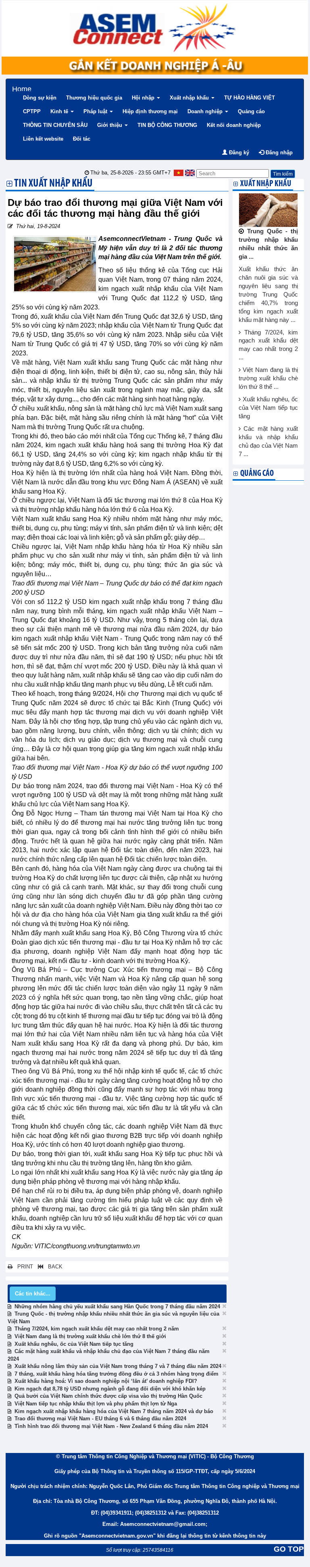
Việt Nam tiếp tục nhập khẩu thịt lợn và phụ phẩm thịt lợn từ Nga (96, 1404)
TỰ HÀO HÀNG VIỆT (249, 98)
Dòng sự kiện (39, 98)
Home (21, 88)
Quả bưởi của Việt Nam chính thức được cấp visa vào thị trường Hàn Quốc (108, 1396)
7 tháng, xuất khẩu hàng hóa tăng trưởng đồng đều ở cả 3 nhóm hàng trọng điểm (116, 1374)
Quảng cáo (251, 111)
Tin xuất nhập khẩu (53, 184)
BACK (52, 1267)
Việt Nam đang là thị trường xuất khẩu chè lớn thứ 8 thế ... (268, 378)
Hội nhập (144, 98)
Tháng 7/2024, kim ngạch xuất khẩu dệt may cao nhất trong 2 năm (97, 1329)
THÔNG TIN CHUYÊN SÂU (55, 125)
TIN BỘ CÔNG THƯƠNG (167, 125)
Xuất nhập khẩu (190, 98)
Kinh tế (60, 111)
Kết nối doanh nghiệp (234, 125)
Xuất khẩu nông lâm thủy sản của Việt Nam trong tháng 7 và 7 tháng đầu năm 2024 (118, 1366)
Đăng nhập (278, 152)
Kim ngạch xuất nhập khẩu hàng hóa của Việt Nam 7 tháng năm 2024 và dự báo (114, 1411)
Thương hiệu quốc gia (94, 98)
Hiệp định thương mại (150, 111)
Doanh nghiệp (205, 111)
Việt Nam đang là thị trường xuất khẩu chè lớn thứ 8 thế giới (90, 1336)
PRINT (22, 1267)
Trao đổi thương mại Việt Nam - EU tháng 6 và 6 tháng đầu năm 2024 (100, 1418)
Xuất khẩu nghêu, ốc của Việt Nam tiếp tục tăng (74, 1344)
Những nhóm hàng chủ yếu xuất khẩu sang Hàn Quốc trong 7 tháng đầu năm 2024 (117, 1306)
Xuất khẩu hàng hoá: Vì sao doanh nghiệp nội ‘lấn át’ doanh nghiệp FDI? (106, 1381)
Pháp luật (96, 111)
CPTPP (32, 111)
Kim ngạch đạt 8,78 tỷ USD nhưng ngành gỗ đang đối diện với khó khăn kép (110, 1389)
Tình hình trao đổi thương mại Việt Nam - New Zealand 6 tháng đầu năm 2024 (111, 1426)
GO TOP (289, 1549)
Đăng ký (238, 152)
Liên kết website (43, 139)
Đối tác (81, 139)
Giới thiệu (110, 125)
